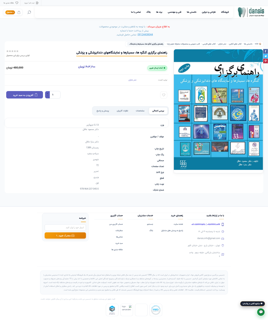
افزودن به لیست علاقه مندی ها (163, 95)
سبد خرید (119, 243)
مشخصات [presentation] (140, 111)
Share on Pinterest (265, 61)
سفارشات (119, 230)
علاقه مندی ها (117, 249)
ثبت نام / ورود (29, 2)
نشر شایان (132, 80)
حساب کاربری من (116, 224)
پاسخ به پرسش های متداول (172, 230)
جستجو (150, 224)
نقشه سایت (178, 224)
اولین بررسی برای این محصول (18, 55)
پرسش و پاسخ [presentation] (103, 111)
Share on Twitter (265, 56)
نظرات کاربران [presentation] (122, 111)
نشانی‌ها (119, 237)
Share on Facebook (265, 51)
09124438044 (145, 35)
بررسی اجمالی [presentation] (158, 111)
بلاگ (151, 230)
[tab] (158, 110)
